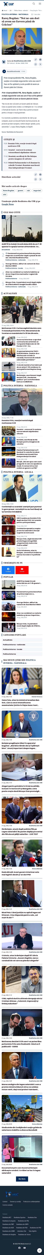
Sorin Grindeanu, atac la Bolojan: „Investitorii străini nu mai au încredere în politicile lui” (29, 553)
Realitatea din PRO (35, 1228)
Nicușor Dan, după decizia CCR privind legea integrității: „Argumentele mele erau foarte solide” (29, 542)
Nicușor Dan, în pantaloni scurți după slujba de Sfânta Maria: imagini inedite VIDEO (23, 283)
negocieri (37, 190)
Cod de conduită (7, 1205)
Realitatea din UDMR (9, 1231)
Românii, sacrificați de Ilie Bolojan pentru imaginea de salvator (23, 157)
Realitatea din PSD (21, 1228)
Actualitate (6, 250)
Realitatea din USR (22, 61)
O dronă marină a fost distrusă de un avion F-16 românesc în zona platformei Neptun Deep (29, 367)
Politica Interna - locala (14, 268)
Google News (8, 204)
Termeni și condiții (15, 1201)
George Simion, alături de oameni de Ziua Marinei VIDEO (29, 603)
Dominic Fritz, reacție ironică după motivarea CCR (22, 144)
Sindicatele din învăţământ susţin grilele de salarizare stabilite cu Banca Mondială (22, 1128)
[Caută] (34, 4)
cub (28, 190)
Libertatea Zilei (21, 1231)
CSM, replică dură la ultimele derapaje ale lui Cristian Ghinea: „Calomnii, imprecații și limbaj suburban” (22, 1001)
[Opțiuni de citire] (39, 1250)
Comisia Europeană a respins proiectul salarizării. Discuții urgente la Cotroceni (28, 530)
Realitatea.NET (7, 1217)
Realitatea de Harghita (9, 1234)
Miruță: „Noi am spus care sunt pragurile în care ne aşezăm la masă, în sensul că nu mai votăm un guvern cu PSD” (29, 465)
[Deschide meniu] (40, 4)
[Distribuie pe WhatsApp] (36, 64)
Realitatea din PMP (8, 1224)
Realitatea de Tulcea (24, 1234)
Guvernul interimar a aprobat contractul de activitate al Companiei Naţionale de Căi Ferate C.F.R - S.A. (29, 343)
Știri (11, 10)
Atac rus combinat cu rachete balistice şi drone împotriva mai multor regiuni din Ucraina (22, 274)
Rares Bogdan (8, 190)
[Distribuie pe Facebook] (40, 59)
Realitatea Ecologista (9, 1221)
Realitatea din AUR (8, 1228)
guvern (20, 190)
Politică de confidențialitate (31, 1201)
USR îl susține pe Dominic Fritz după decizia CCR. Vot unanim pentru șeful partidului (29, 520)
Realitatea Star (32, 1217)
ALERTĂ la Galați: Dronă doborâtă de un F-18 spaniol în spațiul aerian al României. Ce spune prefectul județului (22, 246)
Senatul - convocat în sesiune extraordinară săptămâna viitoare (22, 151)
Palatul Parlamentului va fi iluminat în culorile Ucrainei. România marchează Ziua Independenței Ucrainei (24, 165)
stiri (4, 195)
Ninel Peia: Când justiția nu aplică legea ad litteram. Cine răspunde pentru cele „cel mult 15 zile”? (21, 915)
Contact (5, 1201)
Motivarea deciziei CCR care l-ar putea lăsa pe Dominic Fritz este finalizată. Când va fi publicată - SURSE (21, 1044)
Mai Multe (22, 1179)
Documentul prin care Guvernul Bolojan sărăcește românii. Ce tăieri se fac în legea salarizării (21, 1170)
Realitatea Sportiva (19, 1217)
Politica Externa (11, 278)
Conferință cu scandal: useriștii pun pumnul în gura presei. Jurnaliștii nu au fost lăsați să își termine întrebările (22, 509)
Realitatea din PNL (23, 1221)
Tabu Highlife (33, 1231)
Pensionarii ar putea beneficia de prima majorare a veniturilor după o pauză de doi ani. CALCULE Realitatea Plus (23, 255)
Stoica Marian (37, 869)
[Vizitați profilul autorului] (4, 62)
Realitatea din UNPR (22, 1224)
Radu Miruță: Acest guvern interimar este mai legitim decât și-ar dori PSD (20, 873)
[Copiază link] (36, 59)
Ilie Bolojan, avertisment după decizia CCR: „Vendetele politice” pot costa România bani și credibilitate (29, 378)
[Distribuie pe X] (40, 64)
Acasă (5, 10)
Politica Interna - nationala (21, 10)
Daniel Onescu (37, 697)
